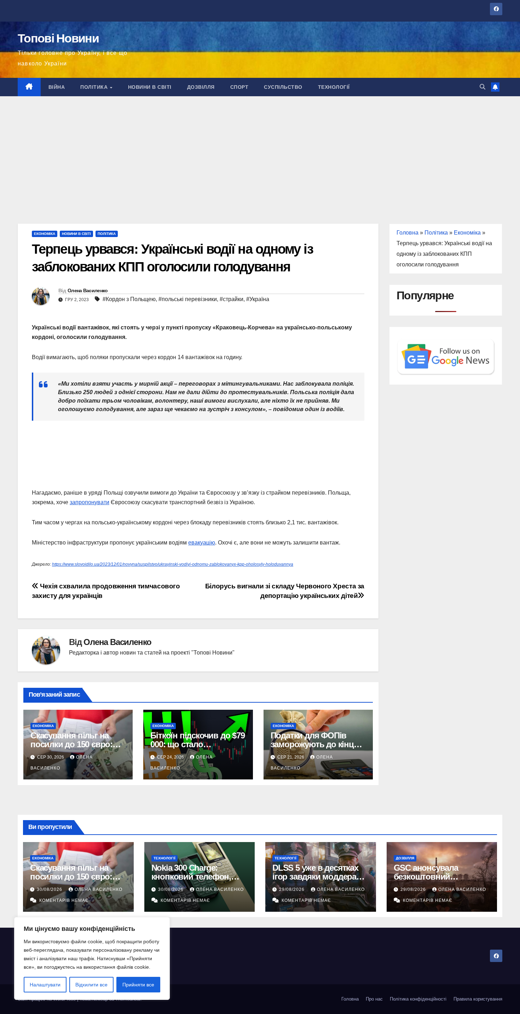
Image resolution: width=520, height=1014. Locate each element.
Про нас (374, 999)
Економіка (44, 234)
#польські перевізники (187, 299)
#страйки (231, 299)
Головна (407, 233)
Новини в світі (150, 87)
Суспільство (283, 87)
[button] (482, 87)
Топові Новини (58, 38)
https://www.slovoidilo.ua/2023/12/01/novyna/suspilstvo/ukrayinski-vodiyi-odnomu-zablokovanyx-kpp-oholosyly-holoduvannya (172, 564)
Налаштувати (45, 984)
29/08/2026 (292, 889)
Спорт (239, 87)
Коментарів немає (64, 900)
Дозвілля (201, 87)
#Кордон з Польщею (129, 299)
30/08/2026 (50, 889)
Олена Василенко (88, 290)
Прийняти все (138, 984)
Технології (334, 87)
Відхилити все (91, 984)
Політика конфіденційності (418, 999)
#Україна (257, 299)
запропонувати (89, 502)
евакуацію (201, 543)
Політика (94, 87)
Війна (56, 87)
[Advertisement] (260, 149)
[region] (92, 958)
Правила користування (477, 999)
